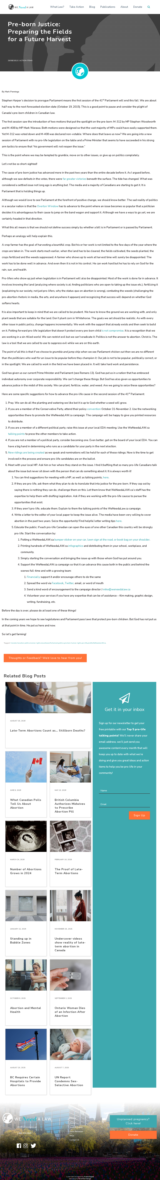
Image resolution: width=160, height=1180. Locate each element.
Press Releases (76, 1131)
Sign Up (139, 815)
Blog (92, 7)
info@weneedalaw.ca (26, 1127)
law (42, 643)
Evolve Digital (89, 1177)
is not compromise (113, 330)
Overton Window (47, 206)
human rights (35, 643)
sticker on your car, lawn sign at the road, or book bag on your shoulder (107, 539)
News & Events (76, 1127)
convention (94, 409)
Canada (13, 643)
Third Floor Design (84, 1179)
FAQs (72, 1135)
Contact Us (74, 1140)
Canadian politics (23, 643)
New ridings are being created (26, 452)
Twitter (69, 583)
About (124, 7)
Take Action (76, 7)
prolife (90, 643)
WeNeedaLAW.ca (99, 643)
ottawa (46, 643)
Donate (137, 7)
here (106, 477)
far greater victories (74, 179)
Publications (107, 7)
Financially (33, 577)
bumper (59, 539)
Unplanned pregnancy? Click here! (133, 1121)
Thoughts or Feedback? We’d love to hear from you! (45, 658)
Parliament (54, 643)
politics (61, 643)
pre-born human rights (73, 643)
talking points (16, 434)
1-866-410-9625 (24, 1133)
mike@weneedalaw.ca (116, 589)
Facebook (58, 583)
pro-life (84, 643)
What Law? (57, 7)
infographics (75, 546)
